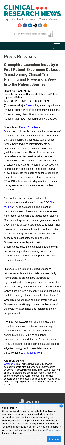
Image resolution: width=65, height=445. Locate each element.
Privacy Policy (53, 430)
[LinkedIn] (30, 25)
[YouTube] (20, 25)
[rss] (45, 25)
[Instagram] (40, 25)
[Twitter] (35, 25)
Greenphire (32, 105)
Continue (54, 439)
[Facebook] (25, 25)
